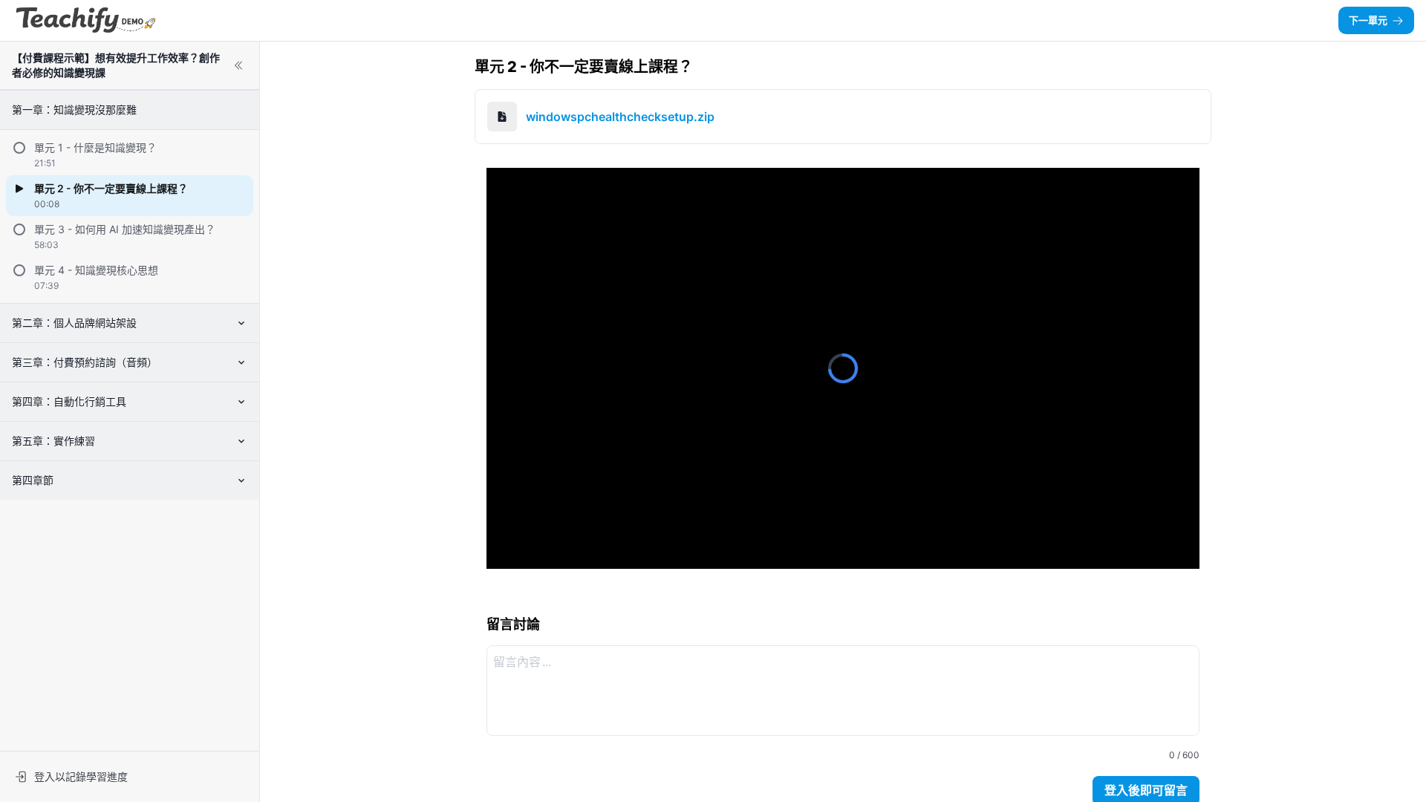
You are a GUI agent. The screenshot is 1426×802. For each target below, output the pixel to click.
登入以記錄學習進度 (81, 776)
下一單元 (1368, 20)
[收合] (238, 65)
